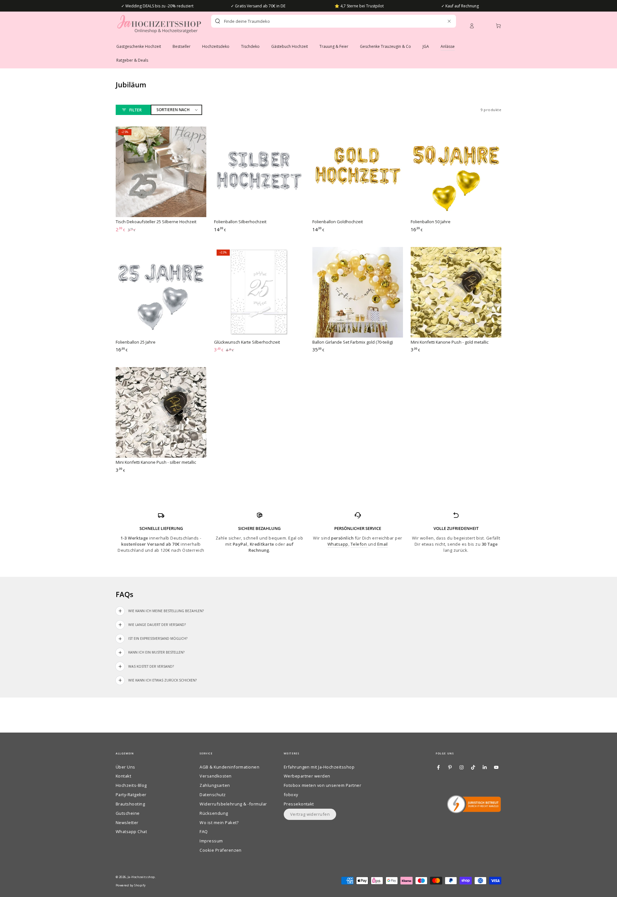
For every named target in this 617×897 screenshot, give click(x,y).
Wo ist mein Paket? (219, 822)
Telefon (359, 544)
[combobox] (322, 21)
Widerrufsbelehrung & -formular (233, 804)
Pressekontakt (299, 804)
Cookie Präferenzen (221, 850)
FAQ (204, 831)
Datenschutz (213, 794)
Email (382, 544)
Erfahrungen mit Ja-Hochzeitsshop (319, 767)
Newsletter (127, 822)
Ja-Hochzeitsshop (141, 877)
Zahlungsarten (215, 785)
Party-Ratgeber (131, 794)
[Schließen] (449, 21)
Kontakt (123, 776)
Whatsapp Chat (131, 831)
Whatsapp (337, 544)
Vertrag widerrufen (310, 814)
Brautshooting (130, 804)
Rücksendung (214, 813)
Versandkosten (215, 776)
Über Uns (125, 767)
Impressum (211, 841)
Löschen (435, 21)
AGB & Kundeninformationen (229, 767)
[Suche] (217, 21)
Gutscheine (128, 813)
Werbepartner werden (307, 776)
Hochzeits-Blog (131, 785)
